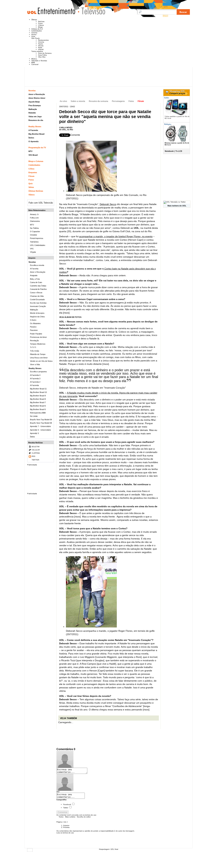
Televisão (91, 11)
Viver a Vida (35, 364)
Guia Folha (42, 55)
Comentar (62, 812)
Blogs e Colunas (35, 161)
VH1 (32, 249)
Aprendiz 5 (34, 433)
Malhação (32, 109)
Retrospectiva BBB (38, 413)
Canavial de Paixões (38, 289)
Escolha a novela (37, 265)
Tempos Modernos (37, 344)
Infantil (40, 49)
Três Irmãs (34, 351)
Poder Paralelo (36, 334)
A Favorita (34, 269)
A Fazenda (33, 130)
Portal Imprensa (36, 238)
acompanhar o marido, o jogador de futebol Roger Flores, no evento (116, 236)
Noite (40, 48)
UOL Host (114, 849)
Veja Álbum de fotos (70, 317)
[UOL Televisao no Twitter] (175, 202)
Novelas (32, 91)
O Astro (33, 320)
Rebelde (32, 113)
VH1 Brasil (33, 155)
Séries (31, 187)
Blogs (40, 27)
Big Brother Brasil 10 (38, 392)
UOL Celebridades (37, 245)
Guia (33, 36)
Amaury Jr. (34, 214)
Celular (36, 450)
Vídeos (41, 25)
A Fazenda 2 (35, 382)
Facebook (67, 804)
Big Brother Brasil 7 (38, 402)
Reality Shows (34, 126)
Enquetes (32, 172)
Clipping (36, 453)
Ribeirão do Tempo (37, 354)
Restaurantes (43, 40)
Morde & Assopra (37, 313)
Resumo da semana (98, 101)
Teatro (40, 44)
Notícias (41, 21)
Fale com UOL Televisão (41, 202)
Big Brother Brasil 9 (38, 396)
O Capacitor (35, 231)
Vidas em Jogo (35, 116)
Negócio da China (37, 317)
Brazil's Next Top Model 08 (41, 423)
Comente (75, 134)
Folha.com (34, 218)
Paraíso (33, 327)
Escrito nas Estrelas (38, 303)
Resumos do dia (35, 120)
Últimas (34, 20)
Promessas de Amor (38, 337)
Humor (33, 34)
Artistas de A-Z (37, 29)
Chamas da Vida (37, 296)
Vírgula (33, 252)
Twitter (65, 808)
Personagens (118, 101)
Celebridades (36, 31)
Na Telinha (34, 228)
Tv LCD (178, 151)
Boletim (35, 447)
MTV (30, 151)
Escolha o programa (38, 372)
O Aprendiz (33, 141)
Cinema (34, 33)
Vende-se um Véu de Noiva (41, 361)
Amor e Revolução (36, 94)
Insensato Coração (82, 93)
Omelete (33, 235)
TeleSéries (34, 242)
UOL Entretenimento (52, 12)
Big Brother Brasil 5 (38, 409)
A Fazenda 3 (35, 378)
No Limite (34, 416)
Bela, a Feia (35, 279)
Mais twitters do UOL (176, 206)
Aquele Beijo (34, 102)
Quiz (30, 183)
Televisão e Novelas (39, 61)
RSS (33, 456)
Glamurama (35, 221)
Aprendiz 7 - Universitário (40, 426)
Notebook (169, 151)
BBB (33, 62)
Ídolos (31, 138)
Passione (34, 330)
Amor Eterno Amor (36, 98)
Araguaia (33, 275)
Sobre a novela (78, 101)
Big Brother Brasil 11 (38, 389)
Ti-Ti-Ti (33, 347)
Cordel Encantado (37, 299)
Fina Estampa (34, 105)
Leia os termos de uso (65, 833)
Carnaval (34, 64)
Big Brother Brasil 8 (38, 399)
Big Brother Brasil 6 (38, 406)
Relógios (167, 124)
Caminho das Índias (38, 286)
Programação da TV (37, 148)
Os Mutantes (35, 323)
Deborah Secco (108, 204)
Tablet (166, 98)
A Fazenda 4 (35, 375)
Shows (40, 46)
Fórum (141, 101)
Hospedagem (104, 849)
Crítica (31, 169)
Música (34, 59)
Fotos (40, 23)
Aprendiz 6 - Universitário (40, 430)
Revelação (34, 341)
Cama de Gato (36, 282)
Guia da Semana (45, 53)
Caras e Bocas (36, 293)
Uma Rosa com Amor (39, 358)
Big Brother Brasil (36, 134)
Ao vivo (63, 101)
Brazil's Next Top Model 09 (41, 420)
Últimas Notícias (35, 191)
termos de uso (90, 815)
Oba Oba (41, 57)
